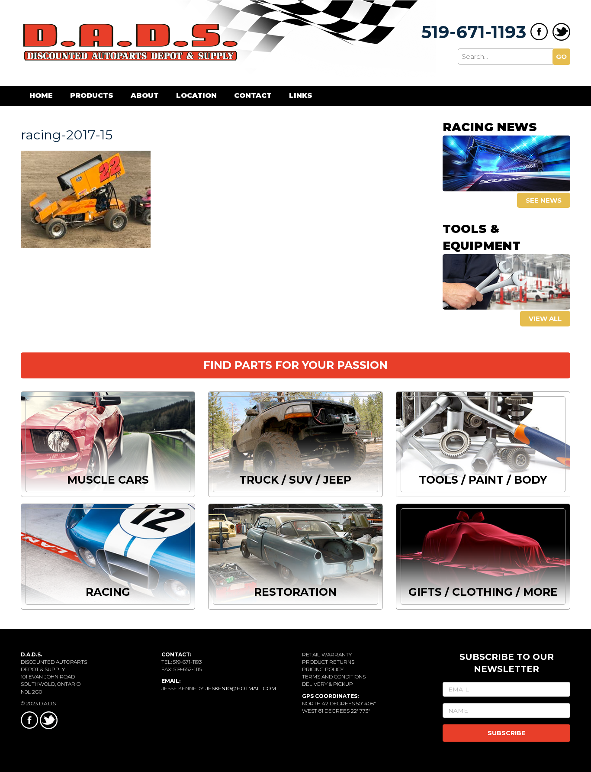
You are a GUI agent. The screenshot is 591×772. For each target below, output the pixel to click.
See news (544, 200)
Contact (253, 95)
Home (41, 95)
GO (561, 56)
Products (91, 95)
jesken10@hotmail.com (241, 688)
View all (545, 318)
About (145, 95)
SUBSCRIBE (506, 733)
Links (300, 95)
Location (196, 95)
